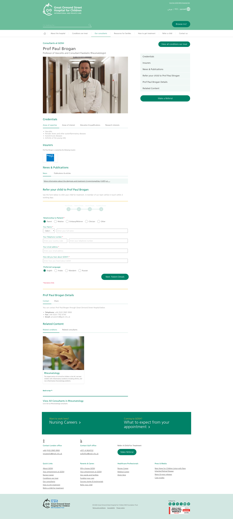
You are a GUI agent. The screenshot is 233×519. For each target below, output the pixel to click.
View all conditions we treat (174, 44)
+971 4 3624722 (86, 450)
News (45, 173)
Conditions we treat (80, 33)
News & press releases (163, 474)
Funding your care (87, 478)
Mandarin (72, 270)
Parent (49, 221)
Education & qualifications (90, 125)
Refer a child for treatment (53, 488)
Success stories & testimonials (91, 481)
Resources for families (122, 33)
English (49, 270)
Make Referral (127, 452)
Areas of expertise (50, 125)
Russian (85, 270)
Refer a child (167, 33)
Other (103, 221)
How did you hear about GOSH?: (56, 257)
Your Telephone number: (52, 237)
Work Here (122, 475)
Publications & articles (62, 173)
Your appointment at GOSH (53, 472)
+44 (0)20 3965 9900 (51, 450)
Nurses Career (48, 475)
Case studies (159, 478)
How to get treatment (146, 33)
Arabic (60, 270)
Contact (46, 301)
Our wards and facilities (89, 475)
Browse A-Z (181, 24)
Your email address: (50, 247)
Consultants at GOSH (53, 43)
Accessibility (111, 508)
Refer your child (86, 485)
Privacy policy (120, 508)
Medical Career (123, 472)
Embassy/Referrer (76, 221)
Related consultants (69, 330)
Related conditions (50, 330)
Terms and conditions (99, 508)
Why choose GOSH (87, 468)
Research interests (112, 125)
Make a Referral (165, 98)
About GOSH (48, 468)
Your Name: (47, 227)
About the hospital (58, 33)
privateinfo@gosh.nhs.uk (52, 454)
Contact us (183, 33)
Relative (61, 221)
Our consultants (101, 33)
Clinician (92, 221)
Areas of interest (68, 125)
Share (56, 301)
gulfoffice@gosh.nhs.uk (89, 454)
